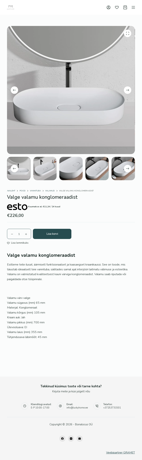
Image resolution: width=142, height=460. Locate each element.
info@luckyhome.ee (77, 407)
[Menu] (133, 7)
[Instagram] (71, 439)
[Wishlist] (117, 7)
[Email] (80, 439)
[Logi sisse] (108, 7)
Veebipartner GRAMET (120, 452)
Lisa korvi (52, 234)
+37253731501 (112, 407)
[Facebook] (62, 439)
